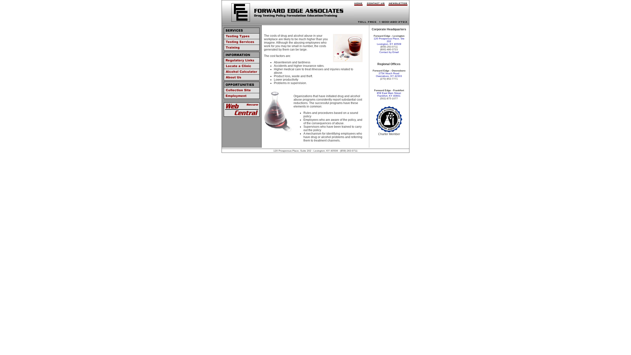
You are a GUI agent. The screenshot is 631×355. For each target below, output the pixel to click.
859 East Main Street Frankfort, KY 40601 (389, 94)
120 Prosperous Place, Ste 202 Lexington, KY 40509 (389, 41)
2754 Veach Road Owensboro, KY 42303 (389, 74)
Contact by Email (389, 52)
